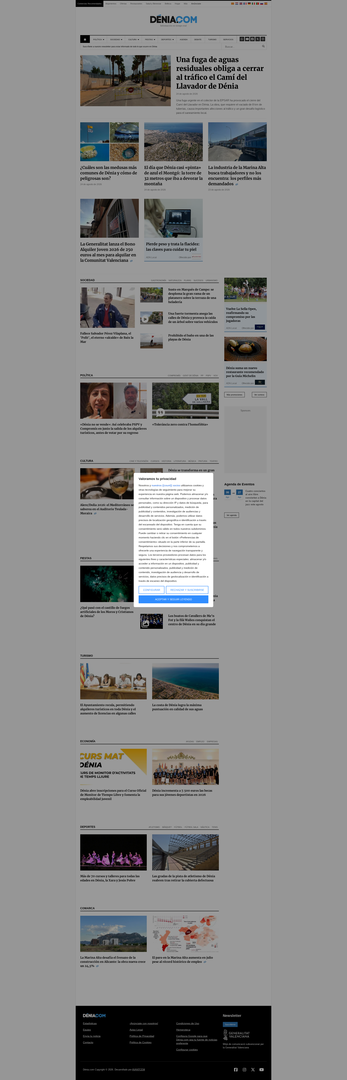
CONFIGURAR (151, 589)
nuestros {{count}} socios (166, 485)
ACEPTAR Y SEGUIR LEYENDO (173, 599)
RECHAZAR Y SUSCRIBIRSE (187, 589)
